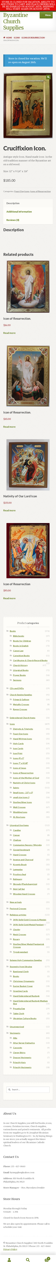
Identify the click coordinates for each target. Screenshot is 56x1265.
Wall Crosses (19, 807)
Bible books (18, 636)
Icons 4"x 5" (18, 758)
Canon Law (18, 650)
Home (9, 37)
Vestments (15, 1033)
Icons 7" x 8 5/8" (20, 763)
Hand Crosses (19, 854)
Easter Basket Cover (23, 986)
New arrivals (16, 902)
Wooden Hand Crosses (24, 894)
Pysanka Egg (19, 1008)
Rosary (16, 939)
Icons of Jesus (19, 768)
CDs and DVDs (17, 688)
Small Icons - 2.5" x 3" (23, 792)
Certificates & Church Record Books (30, 660)
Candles (17, 830)
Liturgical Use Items (19, 825)
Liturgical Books (21, 670)
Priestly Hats (19, 1062)
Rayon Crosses (20, 709)
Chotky (16, 929)
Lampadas (18, 869)
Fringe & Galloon (21, 699)
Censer (16, 835)
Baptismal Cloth (21, 971)
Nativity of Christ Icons (24, 782)
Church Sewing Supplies (21, 694)
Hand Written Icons (22, 738)
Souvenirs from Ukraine (21, 966)
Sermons (17, 680)
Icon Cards (18, 748)
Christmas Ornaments (23, 981)
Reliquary (17, 879)
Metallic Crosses (21, 704)
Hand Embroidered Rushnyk (26, 996)
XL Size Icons (19, 817)
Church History (20, 665)
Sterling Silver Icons (22, 802)
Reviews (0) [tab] (12, 220)
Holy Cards (18, 743)
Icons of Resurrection (33, 37)
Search (28, 1260)
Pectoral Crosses (18, 908)
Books (13, 631)
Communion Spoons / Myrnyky (27, 845)
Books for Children (22, 641)
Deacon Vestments (22, 1057)
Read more (9, 332)
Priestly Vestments (22, 1067)
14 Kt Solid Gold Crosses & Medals (29, 919)
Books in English (20, 646)
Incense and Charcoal (23, 859)
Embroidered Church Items (22, 717)
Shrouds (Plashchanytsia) (25, 884)
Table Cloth (18, 1013)
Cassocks (17, 1047)
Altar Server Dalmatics (24, 1043)
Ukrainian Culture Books (24, 1018)
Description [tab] (12, 203)
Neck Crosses (19, 934)
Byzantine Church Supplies (15, 21)
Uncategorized (17, 1026)
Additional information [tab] (19, 211)
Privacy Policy (10, 1249)
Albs (15, 1038)
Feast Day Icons (21, 191)
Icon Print (17, 753)
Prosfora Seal (19, 874)
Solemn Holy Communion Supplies (26, 960)
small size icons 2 (21, 797)
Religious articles (18, 914)
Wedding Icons (20, 812)
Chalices (17, 840)
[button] (48, 77)
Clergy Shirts (19, 1052)
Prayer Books (19, 675)
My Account (9, 1260)
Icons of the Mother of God (26, 778)
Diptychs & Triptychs (23, 729)
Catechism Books (21, 655)
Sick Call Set (19, 889)
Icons (17, 37)
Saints (16, 787)
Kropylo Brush (20, 864)
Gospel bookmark (21, 849)
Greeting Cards (20, 991)
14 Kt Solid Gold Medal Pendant (28, 924)
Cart (43, 1257)
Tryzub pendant (20, 952)
